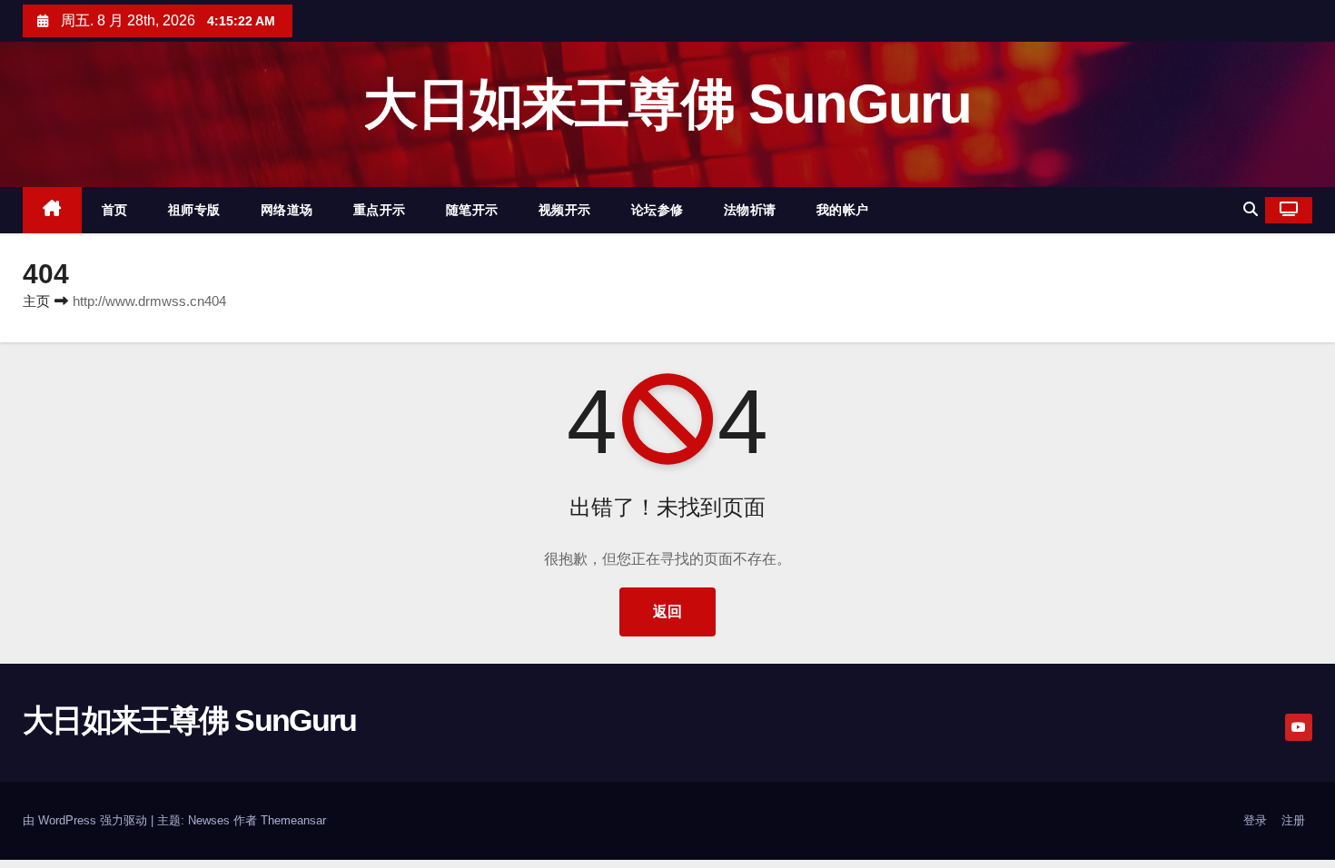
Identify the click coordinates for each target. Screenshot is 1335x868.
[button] (1250, 209)
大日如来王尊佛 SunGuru (667, 104)
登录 (1255, 820)
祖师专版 (194, 209)
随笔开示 (472, 209)
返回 (667, 611)
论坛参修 (657, 209)
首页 (115, 209)
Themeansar (293, 820)
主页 (36, 301)
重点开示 (379, 209)
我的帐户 (842, 209)
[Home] (52, 210)
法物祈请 (750, 209)
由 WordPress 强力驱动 (87, 820)
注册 (1293, 820)
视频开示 (565, 209)
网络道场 (287, 209)
